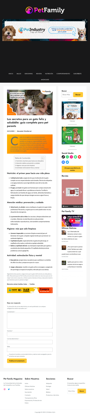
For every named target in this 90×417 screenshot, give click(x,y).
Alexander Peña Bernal (24, 131)
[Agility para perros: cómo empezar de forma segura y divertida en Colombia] (64, 263)
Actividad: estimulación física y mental (27, 167)
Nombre (10, 331)
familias (20, 284)
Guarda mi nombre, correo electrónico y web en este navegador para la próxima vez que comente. (30, 355)
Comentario (11, 311)
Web (8, 346)
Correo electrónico (13, 338)
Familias (32, 284)
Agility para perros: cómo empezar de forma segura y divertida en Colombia (75, 264)
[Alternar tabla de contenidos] (42, 158)
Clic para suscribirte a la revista (72, 169)
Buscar (64, 91)
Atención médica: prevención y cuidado (28, 163)
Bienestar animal (12, 284)
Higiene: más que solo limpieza (25, 165)
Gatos (25, 284)
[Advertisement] (45, 58)
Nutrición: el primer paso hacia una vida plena (30, 161)
